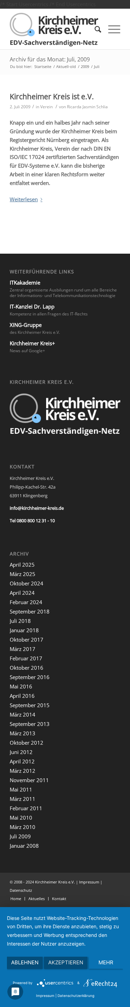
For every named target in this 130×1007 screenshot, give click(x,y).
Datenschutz (21, 890)
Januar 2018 (24, 630)
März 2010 (22, 826)
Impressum (89, 882)
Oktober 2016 (26, 667)
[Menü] (110, 29)
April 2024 (22, 592)
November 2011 (29, 780)
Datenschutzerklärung (76, 995)
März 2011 (22, 798)
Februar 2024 (26, 602)
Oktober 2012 (26, 742)
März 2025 (22, 573)
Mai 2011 (21, 789)
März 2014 (22, 714)
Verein (46, 107)
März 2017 (22, 648)
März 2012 (22, 770)
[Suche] (94, 29)
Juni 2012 (21, 751)
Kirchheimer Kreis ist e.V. (52, 96)
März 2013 (22, 733)
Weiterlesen (24, 199)
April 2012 (22, 761)
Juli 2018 (20, 620)
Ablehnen (24, 962)
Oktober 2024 (26, 583)
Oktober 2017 (26, 639)
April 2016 (22, 695)
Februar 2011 (26, 808)
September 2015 (30, 705)
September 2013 (30, 723)
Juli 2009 (20, 836)
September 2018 (30, 611)
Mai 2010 (21, 817)
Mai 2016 (21, 686)
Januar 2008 (24, 845)
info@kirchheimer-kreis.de (37, 508)
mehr (105, 962)
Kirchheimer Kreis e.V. (55, 882)
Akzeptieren (65, 962)
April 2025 (22, 564)
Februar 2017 (26, 658)
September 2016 (30, 677)
